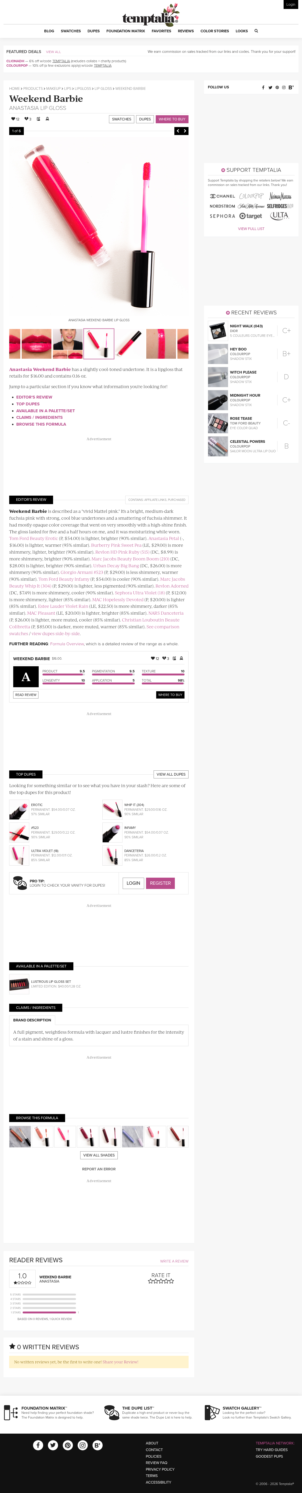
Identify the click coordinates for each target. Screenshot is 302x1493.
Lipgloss (83, 88)
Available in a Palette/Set (45, 410)
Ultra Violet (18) (44, 851)
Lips (67, 88)
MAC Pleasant (41, 613)
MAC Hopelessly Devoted (117, 599)
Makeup (53, 88)
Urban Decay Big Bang (116, 565)
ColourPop (17, 65)
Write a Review (174, 1261)
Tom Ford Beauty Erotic (33, 538)
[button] (49, 31)
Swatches (121, 119)
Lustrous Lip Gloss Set (51, 982)
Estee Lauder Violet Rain (63, 606)
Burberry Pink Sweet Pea (116, 545)
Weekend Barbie (46, 97)
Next (185, 131)
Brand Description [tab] (32, 1020)
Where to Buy (172, 119)
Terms (152, 1475)
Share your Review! (120, 1362)
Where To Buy (170, 695)
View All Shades (99, 1155)
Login (290, 4)
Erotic (36, 805)
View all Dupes (171, 774)
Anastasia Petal (163, 538)
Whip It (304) (134, 805)
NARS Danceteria (166, 613)
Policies (153, 1456)
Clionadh (15, 61)
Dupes (145, 119)
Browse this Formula (41, 424)
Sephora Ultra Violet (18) (140, 592)
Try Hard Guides (272, 1450)
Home (14, 88)
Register (160, 883)
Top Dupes (28, 404)
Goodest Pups (269, 1456)
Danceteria (134, 851)
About (152, 1443)
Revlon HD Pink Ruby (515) (122, 552)
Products (33, 88)
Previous (177, 131)
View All (53, 52)
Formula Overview (67, 643)
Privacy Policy (160, 1469)
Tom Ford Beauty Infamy (63, 579)
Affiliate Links (155, 500)
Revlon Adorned (172, 586)
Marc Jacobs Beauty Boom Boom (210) (130, 558)
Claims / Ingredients (39, 417)
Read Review (25, 695)
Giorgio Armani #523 (82, 572)
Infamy (130, 828)
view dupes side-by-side (56, 633)
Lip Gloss (103, 88)
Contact (154, 1450)
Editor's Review (34, 397)
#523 (35, 828)
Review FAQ (156, 1462)
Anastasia (24, 108)
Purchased (176, 500)
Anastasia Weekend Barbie (40, 369)
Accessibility (158, 1482)
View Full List (251, 228)
